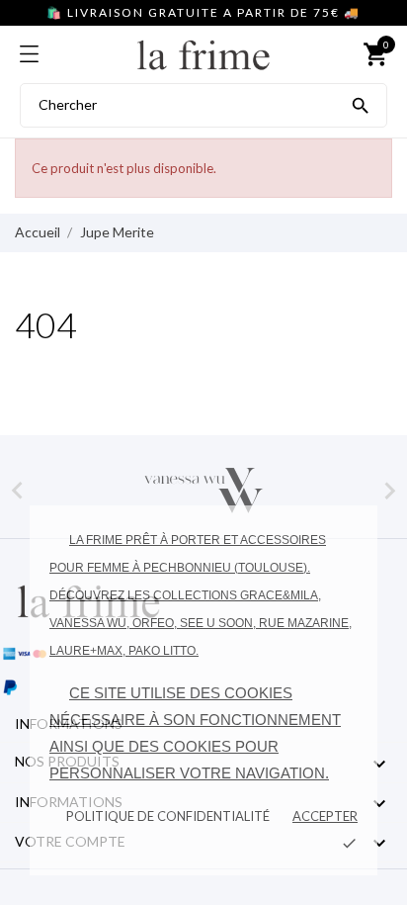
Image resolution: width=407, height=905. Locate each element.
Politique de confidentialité (168, 816)
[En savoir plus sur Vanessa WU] (203, 490)
